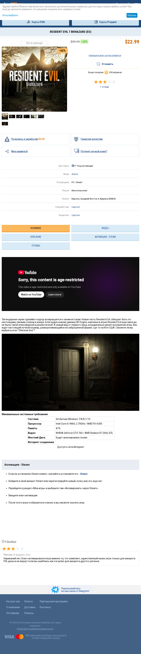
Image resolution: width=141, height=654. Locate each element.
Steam (84, 473)
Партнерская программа (54, 601)
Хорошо (131, 15)
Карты (38, 22)
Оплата (28, 601)
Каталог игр (13, 601)
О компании (13, 607)
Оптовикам (12, 613)
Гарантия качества (92, 139)
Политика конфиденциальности (35, 628)
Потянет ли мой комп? (94, 151)
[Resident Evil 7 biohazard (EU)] (34, 79)
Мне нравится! (19, 151)
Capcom (76, 207)
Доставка (29, 607)
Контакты (45, 607)
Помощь (29, 613)
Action (75, 174)
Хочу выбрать (10, 15)
